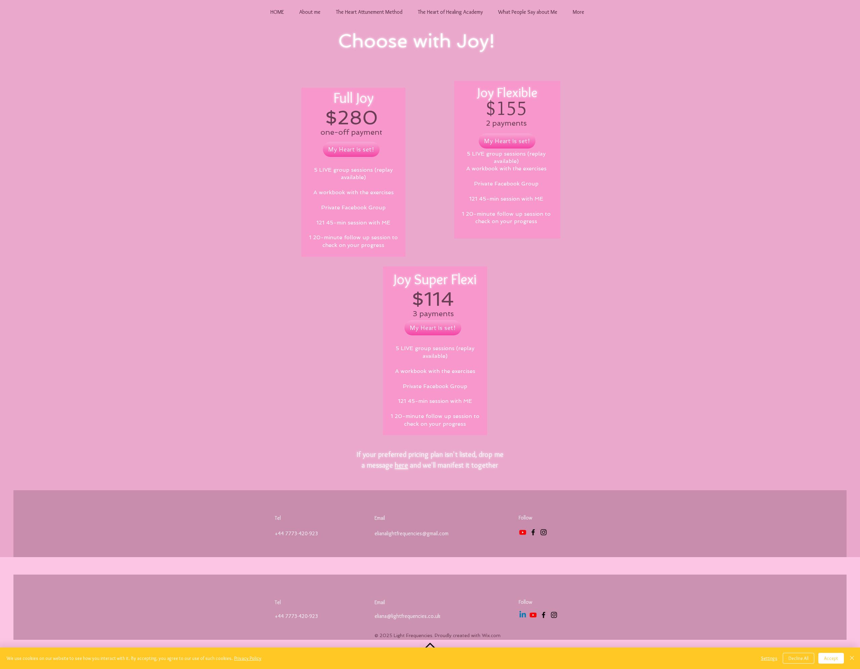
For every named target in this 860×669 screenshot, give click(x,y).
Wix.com (491, 635)
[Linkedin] (523, 615)
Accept (831, 658)
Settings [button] (769, 658)
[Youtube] (523, 532)
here (401, 465)
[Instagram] (544, 532)
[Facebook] (533, 532)
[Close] (852, 658)
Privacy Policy (247, 658)
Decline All (798, 658)
